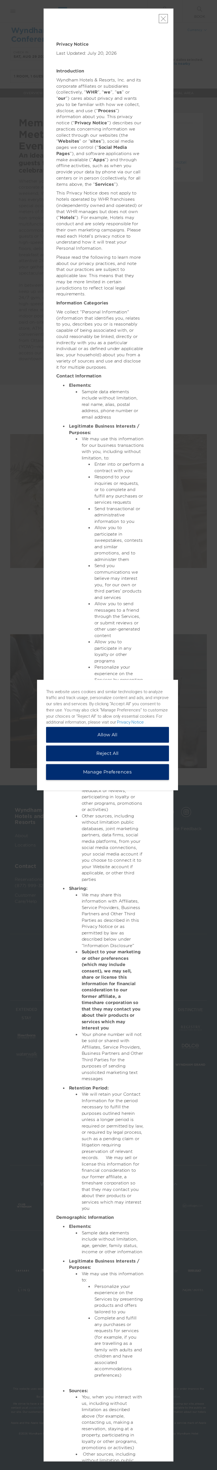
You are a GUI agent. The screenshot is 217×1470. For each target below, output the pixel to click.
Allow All (107, 734)
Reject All (107, 753)
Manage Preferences (107, 772)
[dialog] (107, 735)
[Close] (163, 18)
